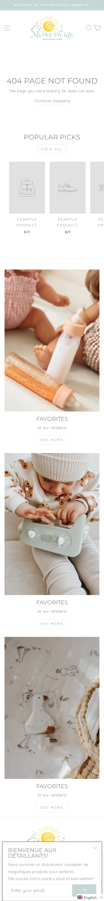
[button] (90, 897)
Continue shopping (52, 100)
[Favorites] (52, 340)
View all (52, 149)
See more (52, 440)
